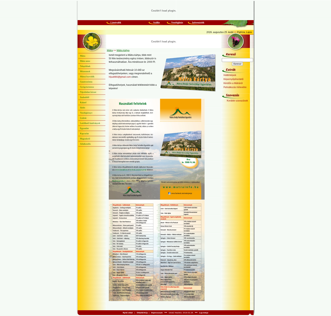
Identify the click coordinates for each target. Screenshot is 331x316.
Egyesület (84, 128)
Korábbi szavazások (237, 100)
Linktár (83, 118)
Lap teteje (203, 313)
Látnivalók (116, 22)
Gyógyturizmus (87, 87)
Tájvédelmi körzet (88, 92)
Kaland (83, 102)
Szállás (156, 22)
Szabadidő (84, 97)
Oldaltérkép (142, 313)
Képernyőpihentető (233, 79)
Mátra (82, 56)
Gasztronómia (86, 82)
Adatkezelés (85, 144)
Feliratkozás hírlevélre (235, 87)
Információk (198, 22)
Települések (85, 66)
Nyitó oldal (128, 313)
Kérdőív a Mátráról (233, 83)
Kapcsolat (84, 133)
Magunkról (85, 138)
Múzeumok (85, 71)
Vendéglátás (177, 22)
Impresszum (157, 313)
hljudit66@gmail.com (120, 77)
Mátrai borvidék (87, 76)
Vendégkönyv (86, 113)
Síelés (82, 107)
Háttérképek (230, 75)
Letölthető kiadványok (90, 123)
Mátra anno (85, 61)
